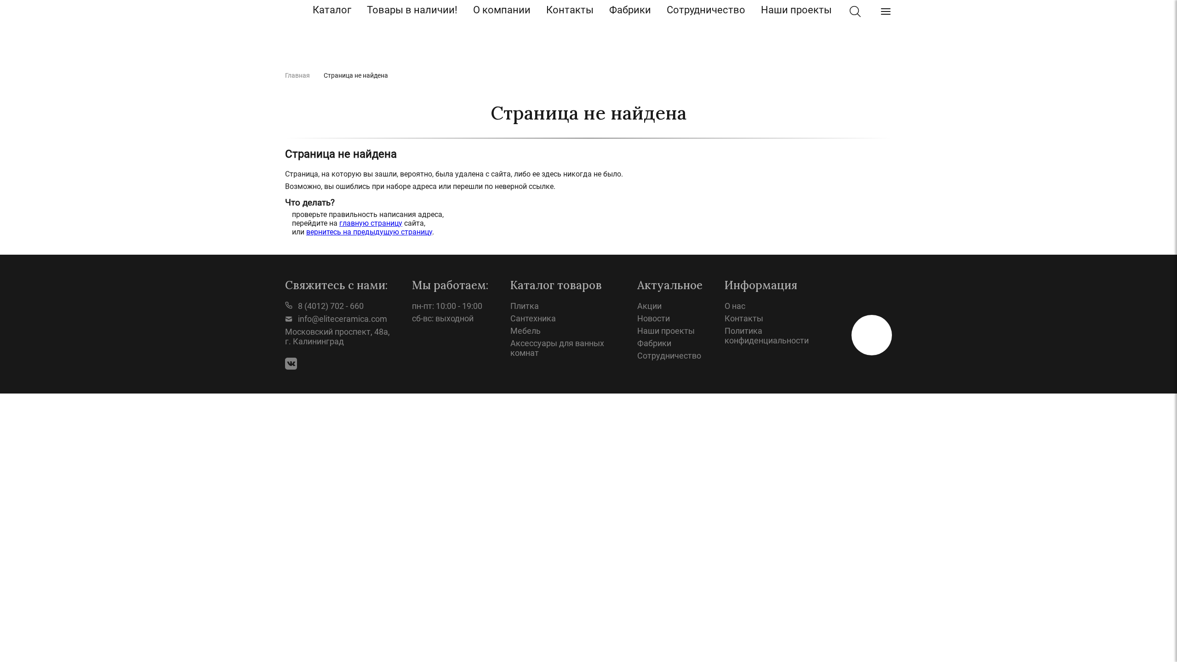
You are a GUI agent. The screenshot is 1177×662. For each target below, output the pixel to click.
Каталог (332, 10)
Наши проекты (796, 10)
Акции (649, 306)
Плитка (524, 306)
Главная (297, 75)
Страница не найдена (356, 75)
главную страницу (370, 223)
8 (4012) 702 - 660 (330, 306)
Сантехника (533, 318)
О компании (502, 10)
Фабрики (630, 10)
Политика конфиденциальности (767, 335)
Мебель (525, 331)
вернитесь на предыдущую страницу (369, 232)
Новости (653, 318)
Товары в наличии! (412, 10)
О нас (735, 306)
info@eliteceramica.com (341, 319)
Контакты (570, 10)
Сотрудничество (706, 10)
